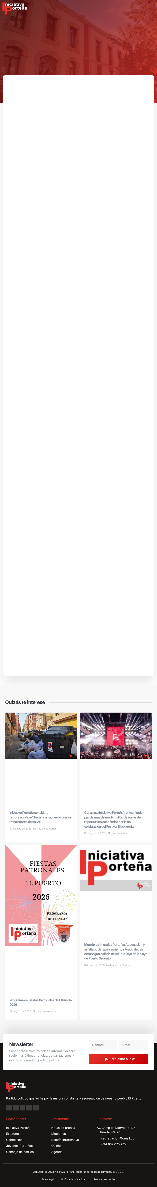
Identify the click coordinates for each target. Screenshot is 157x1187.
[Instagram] (16, 1107)
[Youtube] (29, 1107)
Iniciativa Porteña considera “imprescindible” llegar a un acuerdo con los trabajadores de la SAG (40, 817)
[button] (151, 8)
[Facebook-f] (9, 1107)
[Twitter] (22, 1107)
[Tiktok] (36, 1107)
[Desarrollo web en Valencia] (120, 1171)
